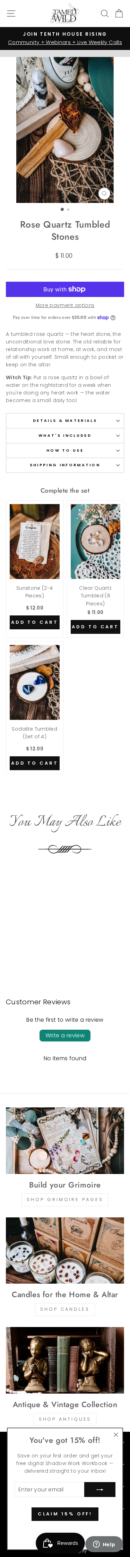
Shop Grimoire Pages (65, 1199)
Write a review (65, 1035)
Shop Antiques (65, 1419)
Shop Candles (65, 1309)
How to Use (65, 450)
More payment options (65, 305)
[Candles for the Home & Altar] (65, 1250)
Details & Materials (65, 420)
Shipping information (65, 465)
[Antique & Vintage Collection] (65, 1360)
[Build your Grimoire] (65, 1140)
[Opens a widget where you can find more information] (104, 1545)
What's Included (65, 435)
